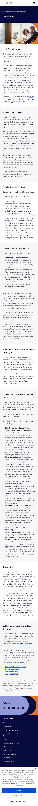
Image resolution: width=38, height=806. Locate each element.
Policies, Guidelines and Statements (15, 11)
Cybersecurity (7, 726)
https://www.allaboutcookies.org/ (19, 643)
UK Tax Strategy (8, 750)
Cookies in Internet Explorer (15, 667)
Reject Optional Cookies (19, 801)
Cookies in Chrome (12, 669)
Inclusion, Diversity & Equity (11, 743)
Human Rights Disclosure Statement (10, 735)
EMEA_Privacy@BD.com (21, 92)
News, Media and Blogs (10, 754)
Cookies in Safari (11, 674)
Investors (5, 739)
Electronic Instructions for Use (12, 730)
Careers (5, 723)
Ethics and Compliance (9, 761)
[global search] (34, 3)
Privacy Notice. (19, 785)
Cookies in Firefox (12, 672)
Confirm (19, 790)
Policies (5, 747)
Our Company (7, 757)
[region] (19, 786)
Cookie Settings (19, 796)
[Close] (35, 768)
